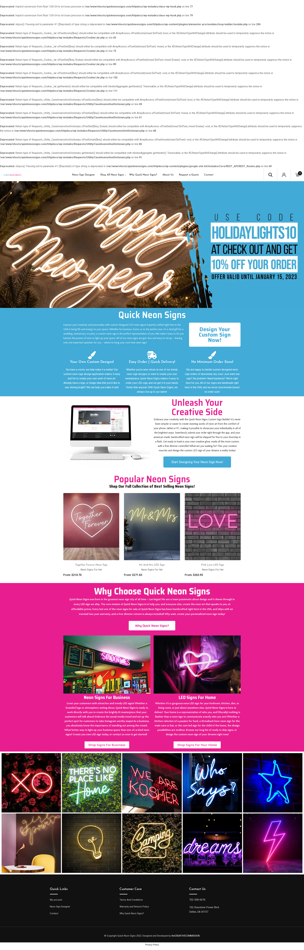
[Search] (270, 174)
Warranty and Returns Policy (134, 906)
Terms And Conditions (131, 899)
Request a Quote (189, 175)
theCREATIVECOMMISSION (185, 935)
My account (56, 899)
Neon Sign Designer (83, 175)
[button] (215, 335)
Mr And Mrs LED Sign (152, 565)
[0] (297, 175)
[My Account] (284, 174)
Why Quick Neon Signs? (143, 175)
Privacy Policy (152, 944)
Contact (208, 175)
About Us (168, 175)
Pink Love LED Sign (212, 565)
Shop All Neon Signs (112, 175)
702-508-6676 (197, 899)
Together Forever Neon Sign (91, 565)
